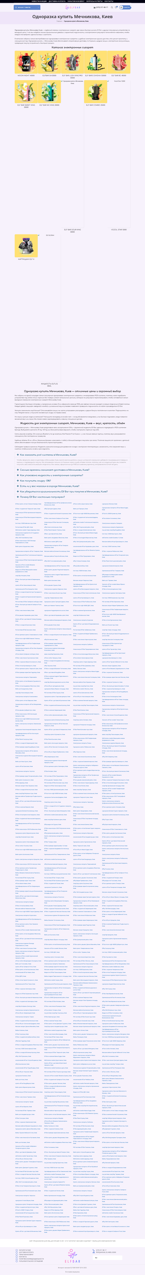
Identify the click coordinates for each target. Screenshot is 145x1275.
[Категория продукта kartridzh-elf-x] (26, 247)
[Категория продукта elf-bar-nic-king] (49, 93)
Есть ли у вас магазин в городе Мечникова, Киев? (49, 486)
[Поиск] (112, 7)
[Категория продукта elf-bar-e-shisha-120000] (95, 64)
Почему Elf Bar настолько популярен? (42, 497)
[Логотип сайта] (72, 7)
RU (96, 1258)
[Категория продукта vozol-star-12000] (118, 156)
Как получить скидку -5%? (35, 481)
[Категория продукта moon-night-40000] (26, 64)
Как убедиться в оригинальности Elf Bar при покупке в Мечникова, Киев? (64, 491)
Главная (59, 21)
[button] (72, 454)
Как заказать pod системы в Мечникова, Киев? (48, 455)
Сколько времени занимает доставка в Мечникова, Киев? (54, 470)
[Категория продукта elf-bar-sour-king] (72, 157)
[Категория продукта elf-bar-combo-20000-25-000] (95, 93)
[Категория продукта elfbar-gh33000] (49, 64)
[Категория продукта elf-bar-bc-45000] (118, 64)
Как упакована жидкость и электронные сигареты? (51, 475)
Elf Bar (99, 30)
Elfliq (70, 427)
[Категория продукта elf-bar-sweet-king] (26, 95)
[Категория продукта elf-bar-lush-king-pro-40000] (72, 65)
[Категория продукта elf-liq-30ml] (49, 311)
